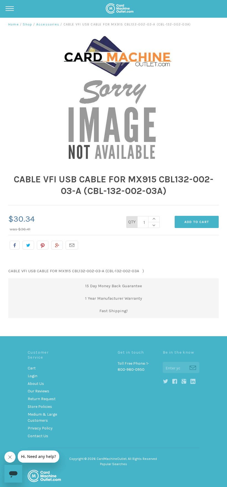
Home (13, 24)
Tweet (28, 245)
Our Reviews (38, 391)
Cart (32, 368)
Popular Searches (113, 464)
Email (72, 245)
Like (15, 245)
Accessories (47, 24)
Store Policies (40, 406)
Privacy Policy (40, 428)
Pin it (42, 245)
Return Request (42, 399)
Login (32, 376)
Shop (27, 24)
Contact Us (38, 436)
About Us (36, 383)
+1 (57, 245)
